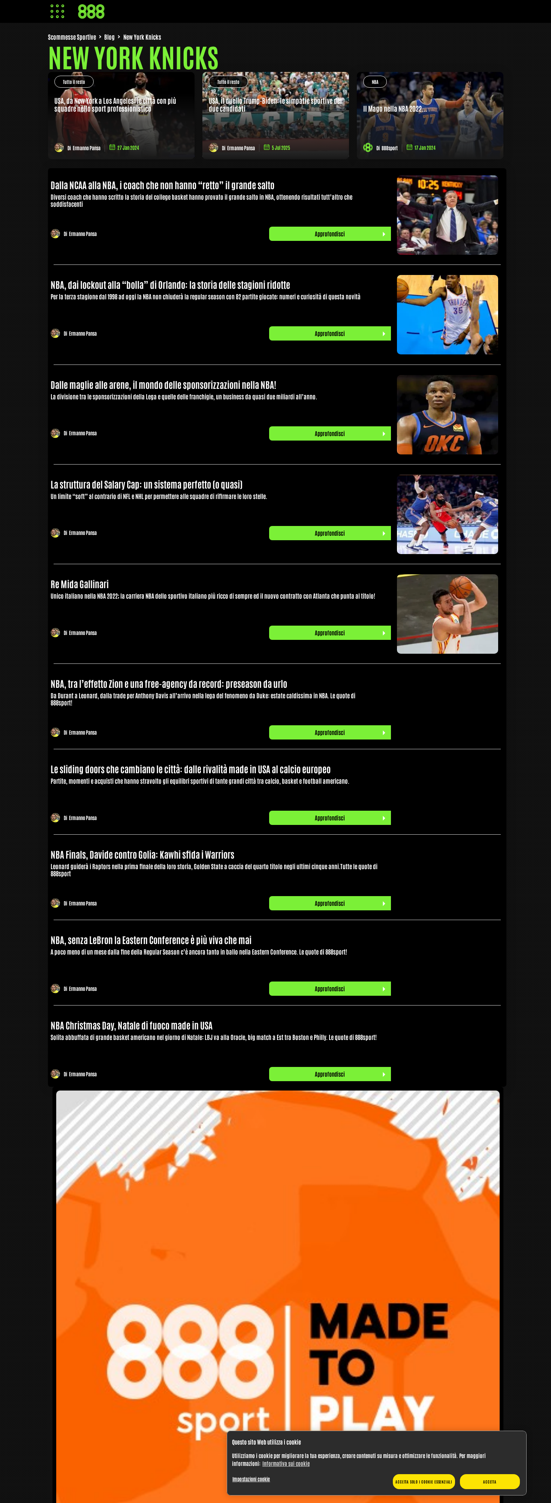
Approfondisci (330, 233)
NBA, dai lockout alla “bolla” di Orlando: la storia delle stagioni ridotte (170, 284)
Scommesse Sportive (72, 36)
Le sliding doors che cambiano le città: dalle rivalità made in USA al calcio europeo (191, 768)
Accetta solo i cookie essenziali (423, 1481)
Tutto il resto (74, 82)
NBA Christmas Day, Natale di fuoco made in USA (132, 1025)
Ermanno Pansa (86, 148)
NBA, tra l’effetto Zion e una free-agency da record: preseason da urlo (169, 683)
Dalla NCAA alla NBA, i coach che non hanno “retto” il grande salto (162, 184)
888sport (390, 148)
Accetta (490, 1481)
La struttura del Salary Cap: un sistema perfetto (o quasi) (147, 484)
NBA (375, 82)
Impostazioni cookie (251, 1479)
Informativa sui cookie (286, 1463)
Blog (109, 36)
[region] (377, 1463)
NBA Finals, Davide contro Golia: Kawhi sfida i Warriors (142, 854)
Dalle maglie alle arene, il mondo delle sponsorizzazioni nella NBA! (163, 384)
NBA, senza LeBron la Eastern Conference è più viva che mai (151, 939)
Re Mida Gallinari (80, 583)
